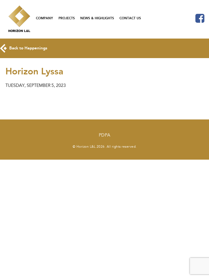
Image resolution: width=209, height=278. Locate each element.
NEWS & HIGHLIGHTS (97, 18)
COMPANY (44, 18)
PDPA (104, 135)
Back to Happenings (27, 48)
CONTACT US (130, 18)
